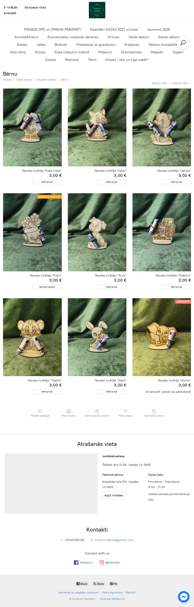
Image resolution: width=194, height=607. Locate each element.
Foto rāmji (18, 52)
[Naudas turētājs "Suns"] (97, 232)
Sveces (50, 60)
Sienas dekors (169, 37)
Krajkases (132, 45)
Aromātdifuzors (26, 37)
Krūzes (40, 52)
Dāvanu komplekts (163, 45)
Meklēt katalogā (40, 415)
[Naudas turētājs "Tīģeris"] (32, 337)
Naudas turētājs (46, 79)
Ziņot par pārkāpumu (112, 599)
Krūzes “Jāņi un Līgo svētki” (127, 60)
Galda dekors (139, 37)
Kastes (22, 45)
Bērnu (64, 79)
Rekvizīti (131, 592)
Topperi (178, 52)
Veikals (7, 79)
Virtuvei (113, 37)
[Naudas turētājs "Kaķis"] (97, 127)
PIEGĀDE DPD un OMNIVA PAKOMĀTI (52, 29)
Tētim (92, 60)
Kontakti (10, 13)
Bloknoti (61, 45)
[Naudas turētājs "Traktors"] (161, 232)
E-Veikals (11, 7)
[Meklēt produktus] (183, 42)
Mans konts (68, 415)
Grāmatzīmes (131, 52)
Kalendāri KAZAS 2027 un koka (114, 29)
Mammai (72, 60)
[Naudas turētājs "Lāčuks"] (161, 127)
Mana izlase (125, 415)
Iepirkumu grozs (153, 415)
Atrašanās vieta (35, 7)
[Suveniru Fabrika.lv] (97, 10)
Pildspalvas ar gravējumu (95, 45)
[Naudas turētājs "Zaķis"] (97, 337)
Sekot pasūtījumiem (97, 415)
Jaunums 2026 (158, 29)
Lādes (41, 45)
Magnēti (157, 52)
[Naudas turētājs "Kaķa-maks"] (32, 127)
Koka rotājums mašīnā (72, 52)
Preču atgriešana (112, 592)
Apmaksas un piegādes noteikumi (78, 592)
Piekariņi (105, 52)
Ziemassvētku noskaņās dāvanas (72, 37)
